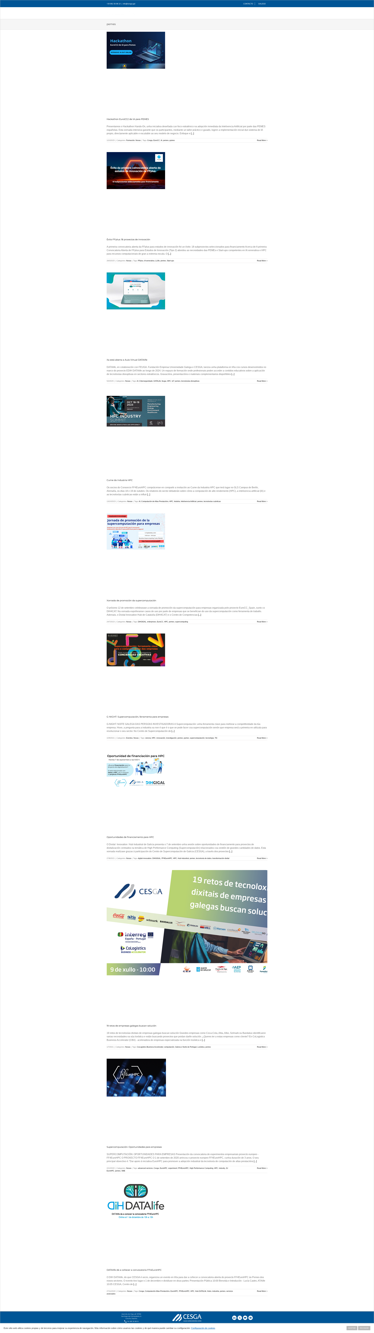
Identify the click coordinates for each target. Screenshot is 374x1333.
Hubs (209, 1291)
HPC (169, 381)
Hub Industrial (183, 858)
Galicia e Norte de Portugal (186, 1047)
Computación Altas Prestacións (157, 1291)
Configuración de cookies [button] (203, 1328)
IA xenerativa (149, 261)
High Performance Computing (201, 1168)
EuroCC (156, 140)
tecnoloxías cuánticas (212, 501)
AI (137, 381)
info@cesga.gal (129, 4)
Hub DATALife (200, 1291)
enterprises (151, 622)
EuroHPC (163, 1168)
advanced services (145, 1168)
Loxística (201, 1047)
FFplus (140, 261)
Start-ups (170, 261)
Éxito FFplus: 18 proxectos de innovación (128, 239)
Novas (138, 140)
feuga (164, 381)
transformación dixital (220, 858)
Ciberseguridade (146, 381)
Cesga (150, 140)
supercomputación (197, 738)
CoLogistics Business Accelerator (150, 1047)
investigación (171, 738)
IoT (173, 381)
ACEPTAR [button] (352, 1328)
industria (215, 1291)
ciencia (148, 738)
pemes (166, 140)
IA (161, 140)
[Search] (263, 12)
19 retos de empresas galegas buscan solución (131, 1025)
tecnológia (210, 738)
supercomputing (181, 622)
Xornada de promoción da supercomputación (131, 600)
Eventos (129, 738)
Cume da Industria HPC (120, 480)
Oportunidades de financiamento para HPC (130, 837)
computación (169, 1047)
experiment (172, 1168)
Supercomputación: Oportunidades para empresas (134, 1147)
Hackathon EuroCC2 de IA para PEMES (128, 119)
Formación (130, 140)
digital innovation (144, 858)
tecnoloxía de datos (204, 858)
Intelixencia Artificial (188, 501)
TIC (216, 738)
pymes (172, 140)
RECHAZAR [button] (364, 1328)
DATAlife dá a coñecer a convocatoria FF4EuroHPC (134, 1270)
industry (222, 1168)
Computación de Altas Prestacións (154, 501)
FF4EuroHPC (167, 858)
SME (123, 1171)
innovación (160, 738)
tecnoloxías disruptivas (190, 381)
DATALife (157, 381)
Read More (261, 140)
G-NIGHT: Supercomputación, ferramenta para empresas (137, 716)
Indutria (177, 501)
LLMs (157, 261)
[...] (192, 133)
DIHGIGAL (142, 622)
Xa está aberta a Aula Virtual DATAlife (127, 359)
